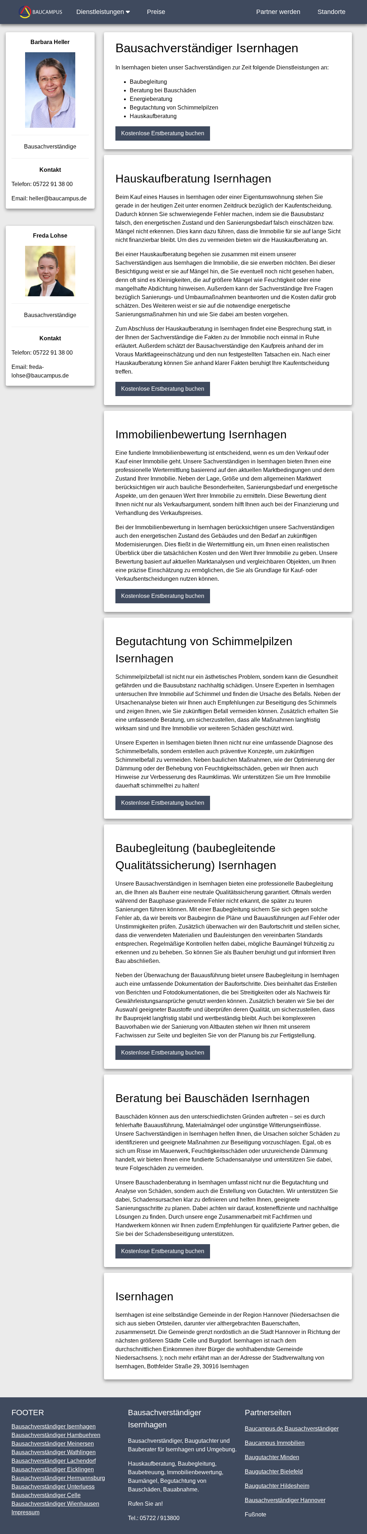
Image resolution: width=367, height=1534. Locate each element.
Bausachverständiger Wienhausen (55, 1504)
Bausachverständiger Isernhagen (53, 1426)
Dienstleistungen (101, 11)
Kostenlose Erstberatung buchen (162, 133)
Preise (156, 11)
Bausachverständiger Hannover (285, 1500)
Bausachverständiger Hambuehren (55, 1435)
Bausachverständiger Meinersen (52, 1444)
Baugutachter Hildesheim (277, 1486)
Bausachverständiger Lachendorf (53, 1461)
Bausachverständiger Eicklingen (52, 1469)
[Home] (40, 12)
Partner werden (278, 11)
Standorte (331, 11)
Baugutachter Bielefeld (274, 1472)
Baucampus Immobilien (275, 1443)
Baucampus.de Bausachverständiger (292, 1429)
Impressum (25, 1512)
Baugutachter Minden (272, 1457)
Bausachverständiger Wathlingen (53, 1452)
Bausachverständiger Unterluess (53, 1487)
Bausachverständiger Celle (46, 1495)
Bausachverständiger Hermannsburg (58, 1478)
